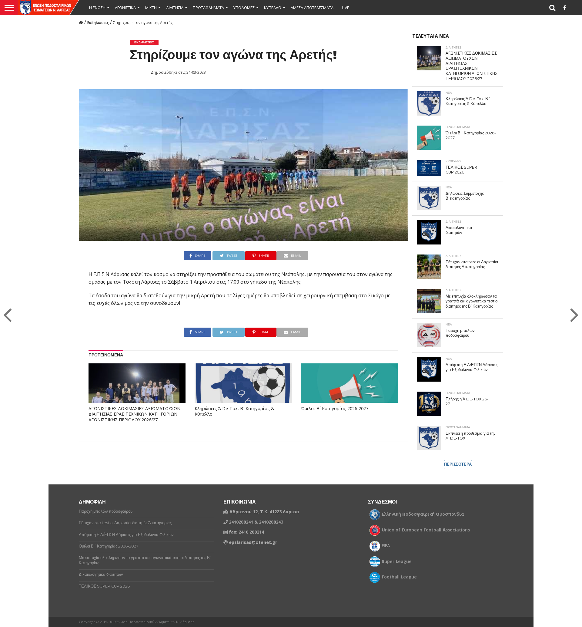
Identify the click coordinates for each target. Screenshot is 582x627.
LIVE (345, 7)
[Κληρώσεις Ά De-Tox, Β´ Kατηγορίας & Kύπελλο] (243, 392)
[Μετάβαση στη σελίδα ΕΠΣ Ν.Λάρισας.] (81, 22)
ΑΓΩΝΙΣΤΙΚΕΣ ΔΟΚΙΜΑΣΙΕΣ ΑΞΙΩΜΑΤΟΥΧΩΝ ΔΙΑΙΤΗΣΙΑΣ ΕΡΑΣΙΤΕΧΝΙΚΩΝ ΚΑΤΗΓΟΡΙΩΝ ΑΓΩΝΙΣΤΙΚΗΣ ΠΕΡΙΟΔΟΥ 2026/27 (134, 414)
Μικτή (151, 7)
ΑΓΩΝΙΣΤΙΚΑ (125, 7)
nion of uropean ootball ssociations (426, 530)
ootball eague (399, 577)
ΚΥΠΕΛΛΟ (272, 7)
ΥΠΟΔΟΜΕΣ (244, 7)
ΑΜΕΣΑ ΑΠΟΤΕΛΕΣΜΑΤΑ (312, 7)
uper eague (397, 561)
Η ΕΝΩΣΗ (97, 7)
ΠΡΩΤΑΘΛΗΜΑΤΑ (208, 7)
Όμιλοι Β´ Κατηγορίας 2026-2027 (334, 408)
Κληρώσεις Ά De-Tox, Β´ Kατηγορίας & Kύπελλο (234, 411)
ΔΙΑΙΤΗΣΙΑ (174, 7)
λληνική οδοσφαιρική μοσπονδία (423, 514)
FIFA (386, 545)
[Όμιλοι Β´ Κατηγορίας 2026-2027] (349, 392)
